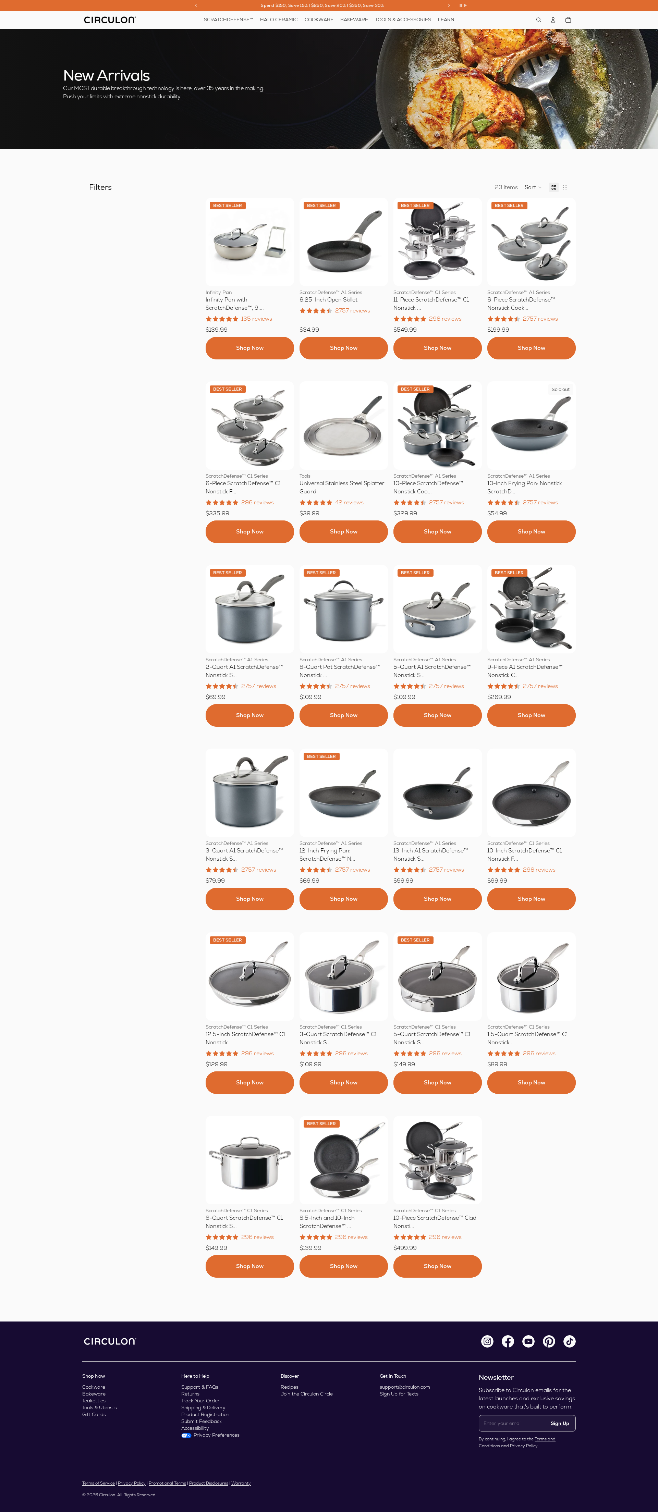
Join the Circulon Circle (307, 1394)
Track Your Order (200, 1401)
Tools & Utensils (99, 1407)
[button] (533, 187)
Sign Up (560, 1423)
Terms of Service (98, 1483)
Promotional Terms (167, 1483)
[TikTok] (569, 1341)
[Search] (538, 19)
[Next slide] (449, 5)
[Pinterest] (549, 1341)
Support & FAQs (199, 1387)
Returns (190, 1394)
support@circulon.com (405, 1387)
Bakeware (94, 1394)
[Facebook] (508, 1341)
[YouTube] (528, 1341)
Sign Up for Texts (399, 1394)
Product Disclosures (208, 1483)
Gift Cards (94, 1414)
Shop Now (250, 348)
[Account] (553, 19)
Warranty (241, 1483)
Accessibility (195, 1428)
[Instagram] (487, 1341)
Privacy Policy (523, 1446)
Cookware (93, 1387)
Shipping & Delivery (203, 1407)
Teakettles (94, 1401)
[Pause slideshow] (463, 5)
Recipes (289, 1387)
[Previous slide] (196, 5)
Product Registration (205, 1414)
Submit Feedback (201, 1421)
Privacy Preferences (217, 1435)
